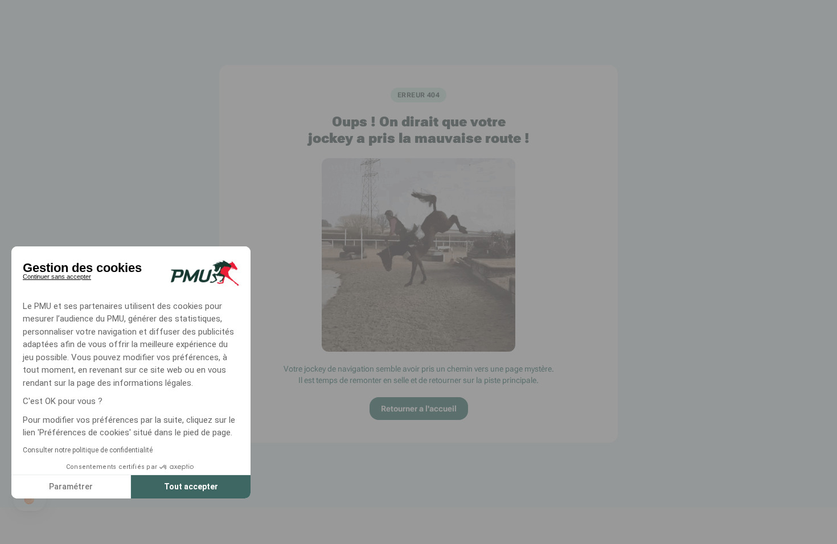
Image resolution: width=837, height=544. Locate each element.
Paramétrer (71, 486)
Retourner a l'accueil (419, 408)
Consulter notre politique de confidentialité (88, 450)
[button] (29, 499)
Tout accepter (191, 486)
